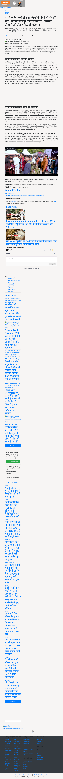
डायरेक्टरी (16, 771)
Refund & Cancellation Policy (40, 775)
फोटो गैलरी (25, 767)
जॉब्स (33, 733)
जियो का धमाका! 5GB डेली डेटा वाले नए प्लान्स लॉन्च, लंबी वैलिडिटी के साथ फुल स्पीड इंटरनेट (13, 509)
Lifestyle (7, 680)
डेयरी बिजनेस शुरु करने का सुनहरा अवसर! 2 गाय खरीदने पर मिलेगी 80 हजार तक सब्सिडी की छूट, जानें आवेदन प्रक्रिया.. (13, 598)
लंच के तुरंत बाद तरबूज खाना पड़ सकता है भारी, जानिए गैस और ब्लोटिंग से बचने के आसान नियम (13, 690)
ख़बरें (22, 729)
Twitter (39, 754)
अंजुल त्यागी (8, 35)
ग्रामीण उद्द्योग (17, 760)
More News (13, 701)
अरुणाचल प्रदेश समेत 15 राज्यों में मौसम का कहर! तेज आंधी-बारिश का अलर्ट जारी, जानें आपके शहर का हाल (12, 551)
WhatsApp (40, 759)
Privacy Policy (18, 775)
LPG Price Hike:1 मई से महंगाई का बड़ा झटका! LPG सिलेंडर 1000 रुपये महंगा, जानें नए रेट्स (13, 647)
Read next (11, 207)
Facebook (39, 752)
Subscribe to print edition (28, 750)
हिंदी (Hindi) (8, 741)
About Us (39, 740)
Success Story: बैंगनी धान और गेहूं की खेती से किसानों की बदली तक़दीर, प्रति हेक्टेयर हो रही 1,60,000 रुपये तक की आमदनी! (13, 369)
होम (9, 726)
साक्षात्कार (16, 745)
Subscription (26, 741)
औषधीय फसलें (17, 749)
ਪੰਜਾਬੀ (6, 765)
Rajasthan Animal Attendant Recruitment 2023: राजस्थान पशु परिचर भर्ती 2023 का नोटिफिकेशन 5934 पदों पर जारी (30, 224)
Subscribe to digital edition (28, 754)
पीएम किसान (11, 291)
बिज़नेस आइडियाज (12, 290)
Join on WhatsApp (13, 462)
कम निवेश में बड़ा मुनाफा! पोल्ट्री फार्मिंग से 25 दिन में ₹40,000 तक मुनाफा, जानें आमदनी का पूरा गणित (12, 574)
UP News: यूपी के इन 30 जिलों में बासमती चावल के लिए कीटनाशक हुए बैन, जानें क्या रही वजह (31, 242)
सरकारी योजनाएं (16, 762)
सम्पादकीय (16, 767)
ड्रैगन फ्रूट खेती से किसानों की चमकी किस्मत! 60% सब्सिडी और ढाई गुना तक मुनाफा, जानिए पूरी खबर (13, 529)
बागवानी (16, 747)
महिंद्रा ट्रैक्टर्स (11, 284)
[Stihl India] (12, 3)
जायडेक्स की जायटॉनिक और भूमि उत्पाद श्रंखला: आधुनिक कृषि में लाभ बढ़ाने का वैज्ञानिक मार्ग (13, 312)
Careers (39, 743)
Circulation (26, 743)
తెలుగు (6, 767)
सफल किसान (11, 279)
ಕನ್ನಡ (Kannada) (7, 757)
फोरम (24, 765)
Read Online (26, 740)
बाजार (15, 758)
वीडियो (24, 768)
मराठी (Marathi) (7, 748)
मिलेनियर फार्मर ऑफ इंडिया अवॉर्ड (14, 281)
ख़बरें (7, 13)
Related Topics (12, 190)
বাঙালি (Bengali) (7, 753)
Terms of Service (27, 775)
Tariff (24, 745)
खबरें (15, 740)
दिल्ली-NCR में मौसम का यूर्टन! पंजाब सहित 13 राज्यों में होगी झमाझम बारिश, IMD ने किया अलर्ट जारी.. (12, 668)
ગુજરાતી (7, 769)
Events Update (27, 763)
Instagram (40, 758)
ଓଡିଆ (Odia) (8, 760)
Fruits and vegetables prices (28, 195)
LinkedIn (39, 756)
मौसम (15, 756)
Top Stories (11, 296)
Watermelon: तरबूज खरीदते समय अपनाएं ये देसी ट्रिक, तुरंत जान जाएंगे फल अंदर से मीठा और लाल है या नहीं (12, 433)
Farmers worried (40, 195)
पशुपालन (16, 751)
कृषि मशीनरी (11, 286)
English (7, 740)
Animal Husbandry (9, 563)
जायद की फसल (11, 288)
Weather (7, 540)
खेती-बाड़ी (16, 754)
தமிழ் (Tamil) (8, 751)
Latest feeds (11, 483)
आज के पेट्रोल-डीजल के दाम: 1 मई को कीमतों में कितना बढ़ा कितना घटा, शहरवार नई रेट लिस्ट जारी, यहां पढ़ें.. (12, 624)
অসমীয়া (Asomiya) (7, 762)
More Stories (13, 446)
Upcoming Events (27, 761)
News (6, 486)
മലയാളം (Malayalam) (8, 744)
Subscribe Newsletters (13, 477)
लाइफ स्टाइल (17, 765)
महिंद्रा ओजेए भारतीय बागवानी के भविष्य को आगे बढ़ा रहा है (13, 492)
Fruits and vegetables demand (13, 195)
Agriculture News (9, 193)
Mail (55, 201)
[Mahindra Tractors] (5, 8)
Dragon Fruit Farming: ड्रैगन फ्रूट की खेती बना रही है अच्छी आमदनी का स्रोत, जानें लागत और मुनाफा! (12, 339)
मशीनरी (16, 752)
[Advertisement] (13, 711)
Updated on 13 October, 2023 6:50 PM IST (21, 35)
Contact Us (40, 741)
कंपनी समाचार (17, 741)
